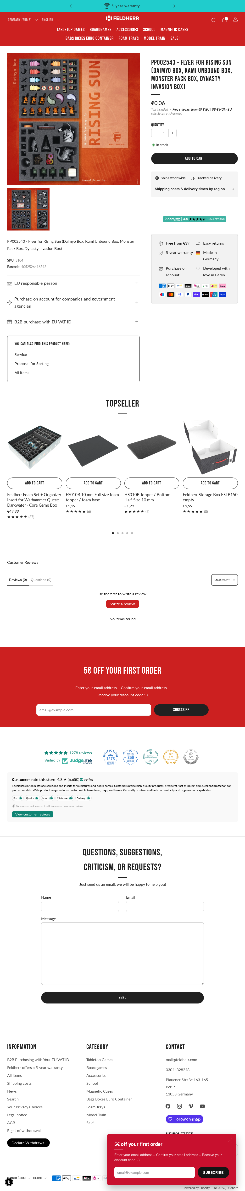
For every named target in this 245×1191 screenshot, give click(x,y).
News (12, 1091)
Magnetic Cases (174, 29)
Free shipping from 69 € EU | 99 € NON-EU (202, 109)
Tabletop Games (71, 29)
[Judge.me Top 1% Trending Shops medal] (170, 757)
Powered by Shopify (196, 1188)
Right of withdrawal (24, 1130)
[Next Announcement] (174, 6)
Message (48, 918)
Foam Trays (129, 38)
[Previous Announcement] (71, 6)
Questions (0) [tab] (41, 580)
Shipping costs (19, 1083)
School (149, 29)
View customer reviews (32, 814)
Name (46, 897)
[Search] (213, 20)
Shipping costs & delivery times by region (190, 189)
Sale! (175, 38)
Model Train (155, 38)
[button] (9, 1182)
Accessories (127, 29)
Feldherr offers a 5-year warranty (35, 1067)
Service (21, 354)
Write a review (122, 603)
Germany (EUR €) (20, 20)
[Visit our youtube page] (202, 1106)
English (47, 20)
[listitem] (122, 6)
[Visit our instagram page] (179, 1106)
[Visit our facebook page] (168, 1106)
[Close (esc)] (229, 1140)
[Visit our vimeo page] (191, 1106)
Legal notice (17, 1114)
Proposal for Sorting (32, 363)
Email (130, 897)
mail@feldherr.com (181, 1059)
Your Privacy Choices (25, 1107)
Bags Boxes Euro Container (109, 1099)
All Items (14, 1075)
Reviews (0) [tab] (18, 580)
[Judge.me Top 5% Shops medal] (191, 757)
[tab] (113, 533)
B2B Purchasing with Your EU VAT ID (38, 1059)
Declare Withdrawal (28, 1142)
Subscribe (213, 1172)
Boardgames (100, 29)
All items (22, 372)
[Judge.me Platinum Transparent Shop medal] (150, 757)
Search (13, 1099)
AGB (11, 1122)
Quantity (157, 125)
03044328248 (177, 1069)
